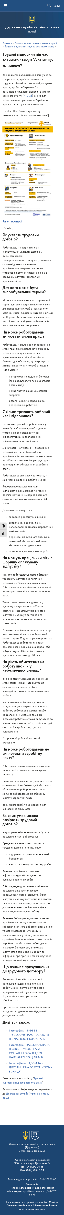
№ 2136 (27, 96)
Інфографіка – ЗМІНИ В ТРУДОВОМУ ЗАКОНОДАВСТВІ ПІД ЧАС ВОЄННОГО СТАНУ (29, 1035)
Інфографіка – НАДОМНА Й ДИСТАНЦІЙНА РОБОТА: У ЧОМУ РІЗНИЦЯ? (30, 1067)
